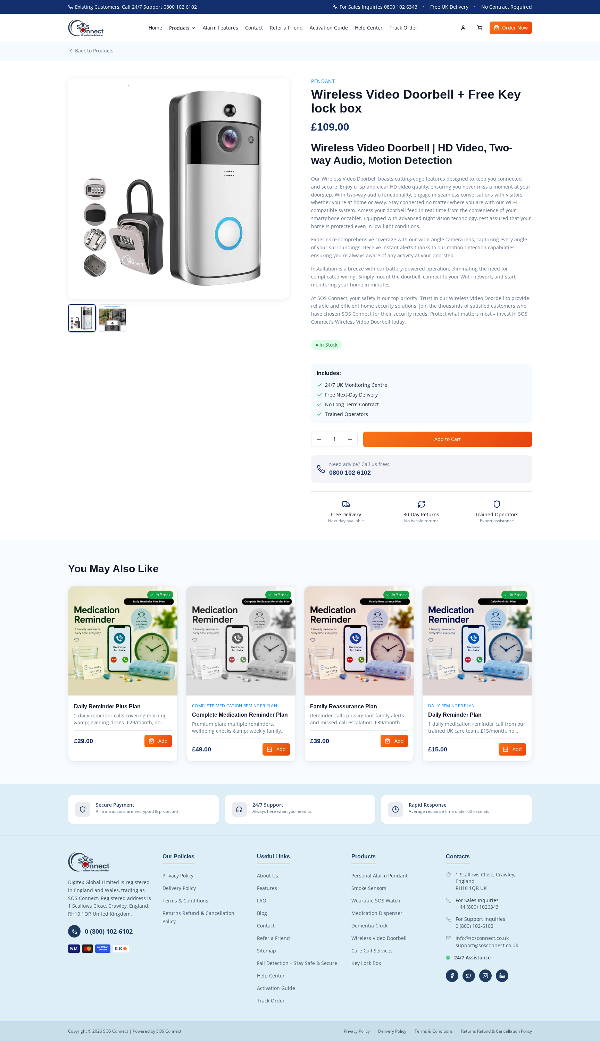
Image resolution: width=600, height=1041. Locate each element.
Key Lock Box (366, 963)
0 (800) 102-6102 (474, 926)
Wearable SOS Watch (375, 900)
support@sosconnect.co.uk (487, 945)
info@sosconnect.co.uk (482, 938)
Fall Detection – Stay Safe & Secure (297, 963)
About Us (267, 875)
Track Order (403, 27)
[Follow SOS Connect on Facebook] (452, 975)
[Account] (463, 28)
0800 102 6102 (350, 472)
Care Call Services (372, 950)
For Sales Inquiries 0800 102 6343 (378, 6)
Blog (262, 913)
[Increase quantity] (350, 439)
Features (267, 888)
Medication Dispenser (376, 913)
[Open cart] (480, 28)
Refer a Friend (286, 27)
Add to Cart (447, 439)
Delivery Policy (179, 888)
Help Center (369, 27)
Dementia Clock (369, 925)
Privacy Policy (177, 875)
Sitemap (266, 950)
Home (155, 27)
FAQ (261, 900)
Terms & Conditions (185, 900)
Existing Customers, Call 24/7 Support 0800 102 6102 (136, 6)
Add (163, 741)
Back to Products (94, 50)
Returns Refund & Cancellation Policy (496, 1031)
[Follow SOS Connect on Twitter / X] (468, 975)
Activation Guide (329, 27)
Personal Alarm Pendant (379, 875)
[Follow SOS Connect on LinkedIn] (502, 975)
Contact (254, 27)
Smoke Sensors (368, 888)
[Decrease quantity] (318, 439)
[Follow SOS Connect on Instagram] (485, 975)
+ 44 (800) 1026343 (477, 906)
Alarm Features (220, 27)
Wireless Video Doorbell (379, 938)
